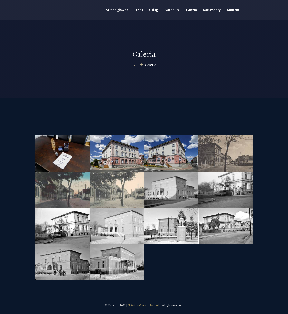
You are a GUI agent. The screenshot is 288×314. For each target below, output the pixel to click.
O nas (138, 10)
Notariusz (172, 10)
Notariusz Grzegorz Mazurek (144, 305)
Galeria (191, 10)
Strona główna (117, 10)
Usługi (153, 10)
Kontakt (233, 10)
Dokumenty (212, 10)
